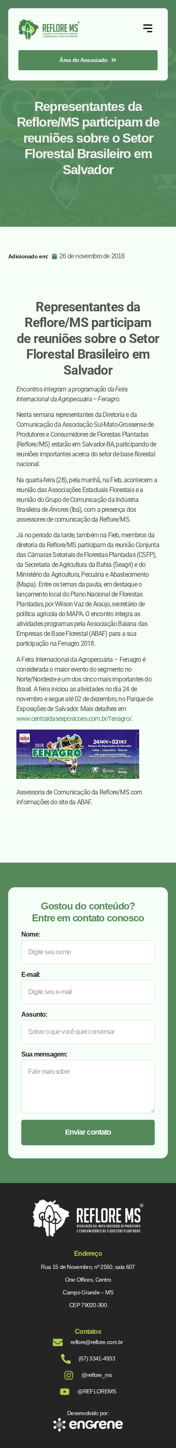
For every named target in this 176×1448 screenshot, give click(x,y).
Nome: (30, 934)
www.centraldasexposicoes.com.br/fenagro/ (74, 719)
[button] (148, 29)
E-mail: (30, 974)
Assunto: (34, 1014)
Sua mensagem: (44, 1054)
